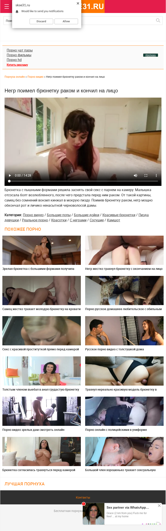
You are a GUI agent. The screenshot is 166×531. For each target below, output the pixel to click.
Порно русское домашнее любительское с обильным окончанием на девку (123, 310)
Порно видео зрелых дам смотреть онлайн (33, 430)
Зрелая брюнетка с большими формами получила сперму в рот (38, 270)
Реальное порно (35, 220)
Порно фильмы (19, 55)
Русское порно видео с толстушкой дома (114, 349)
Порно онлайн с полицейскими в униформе (116, 430)
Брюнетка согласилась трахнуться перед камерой (38, 470)
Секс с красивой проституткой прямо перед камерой (40, 349)
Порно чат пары (20, 50)
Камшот (113, 220)
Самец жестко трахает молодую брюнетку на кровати (41, 309)
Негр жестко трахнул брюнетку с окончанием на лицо (124, 269)
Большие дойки (86, 214)
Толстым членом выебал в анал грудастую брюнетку (40, 389)
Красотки (59, 220)
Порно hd (14, 59)
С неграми (78, 220)
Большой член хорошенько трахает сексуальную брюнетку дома (120, 471)
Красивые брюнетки (118, 214)
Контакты (83, 497)
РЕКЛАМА (150, 55)
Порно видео (33, 214)
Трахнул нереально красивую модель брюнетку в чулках (121, 391)
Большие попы (59, 214)
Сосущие (97, 220)
